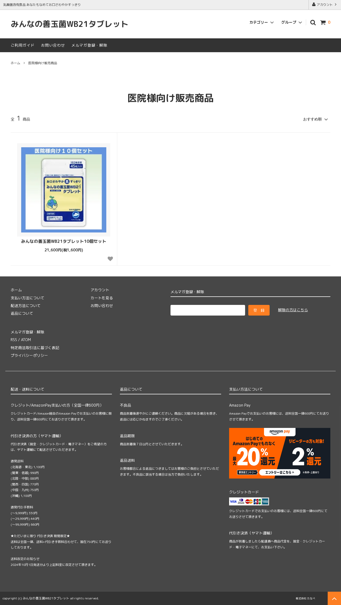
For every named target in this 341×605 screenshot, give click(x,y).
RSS (14, 339)
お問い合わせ (53, 45)
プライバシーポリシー (29, 355)
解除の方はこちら (293, 309)
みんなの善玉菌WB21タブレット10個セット (63, 241)
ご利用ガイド (23, 45)
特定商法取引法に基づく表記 (35, 347)
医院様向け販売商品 (42, 63)
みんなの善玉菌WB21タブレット (69, 24)
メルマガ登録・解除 (89, 45)
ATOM (26, 339)
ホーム (15, 63)
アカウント (325, 4)
